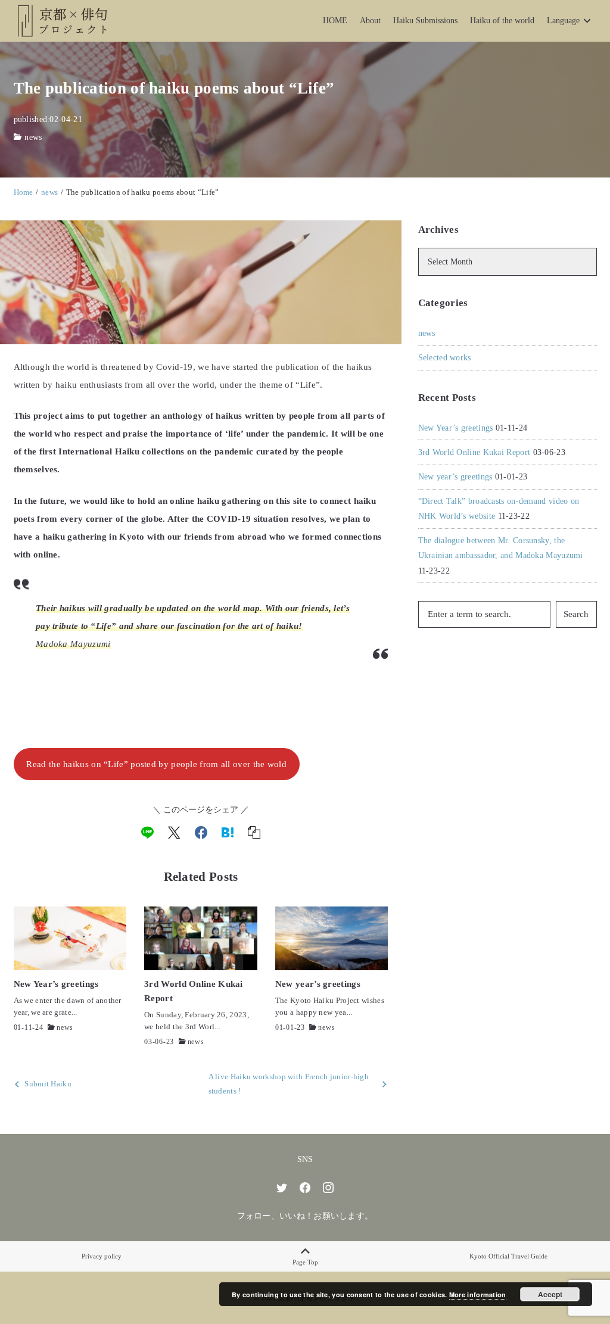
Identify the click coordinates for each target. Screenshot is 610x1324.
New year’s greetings (455, 476)
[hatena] (228, 832)
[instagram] (328, 1187)
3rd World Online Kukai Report (474, 452)
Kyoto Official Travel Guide (508, 1256)
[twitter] (281, 1187)
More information (477, 1294)
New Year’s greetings (455, 427)
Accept (550, 1294)
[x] (174, 832)
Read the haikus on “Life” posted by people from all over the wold (156, 764)
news (33, 137)
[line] (147, 832)
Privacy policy (102, 1256)
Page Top (305, 1262)
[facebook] (201, 832)
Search (576, 614)
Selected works (444, 357)
